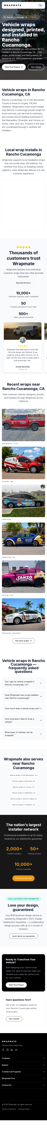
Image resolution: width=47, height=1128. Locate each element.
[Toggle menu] (40, 5)
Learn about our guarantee (23, 936)
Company (6, 1058)
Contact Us (6, 1085)
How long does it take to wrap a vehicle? (19, 720)
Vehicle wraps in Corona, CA (23, 787)
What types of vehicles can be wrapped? (19, 734)
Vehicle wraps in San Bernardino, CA (23, 775)
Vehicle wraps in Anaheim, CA (23, 805)
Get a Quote (36, 67)
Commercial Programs (11, 1072)
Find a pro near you (23, 878)
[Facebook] (3, 1050)
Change (33, 17)
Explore (5, 1065)
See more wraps (22, 641)
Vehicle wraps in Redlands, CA (23, 793)
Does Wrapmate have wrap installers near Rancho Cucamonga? (22, 696)
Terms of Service (9, 1109)
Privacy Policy (24, 1109)
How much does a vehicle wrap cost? (22, 708)
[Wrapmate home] (12, 5)
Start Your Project (12, 67)
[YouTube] (16, 1050)
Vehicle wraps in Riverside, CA (23, 781)
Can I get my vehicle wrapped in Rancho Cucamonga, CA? (19, 683)
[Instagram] (7, 1050)
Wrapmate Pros (8, 1078)
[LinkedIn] (12, 1050)
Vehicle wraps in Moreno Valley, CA (23, 799)
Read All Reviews (23, 283)
